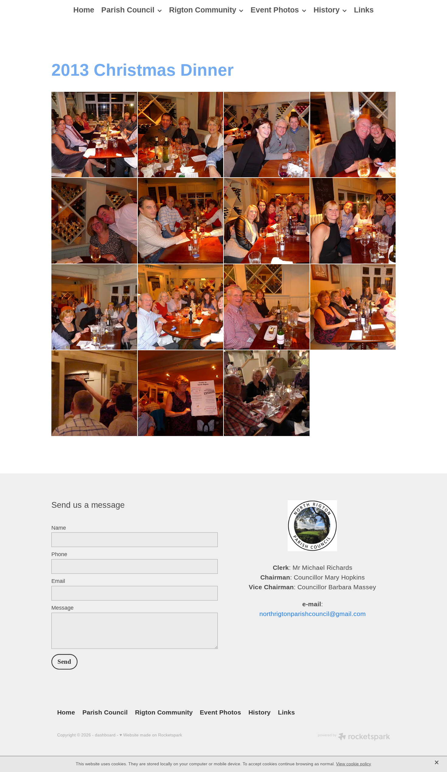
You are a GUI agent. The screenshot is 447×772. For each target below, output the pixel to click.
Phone (59, 554)
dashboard (105, 734)
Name (58, 528)
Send (64, 661)
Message (62, 608)
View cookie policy (353, 763)
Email (58, 581)
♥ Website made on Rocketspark (151, 734)
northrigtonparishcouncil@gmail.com (312, 614)
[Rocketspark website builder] (354, 737)
